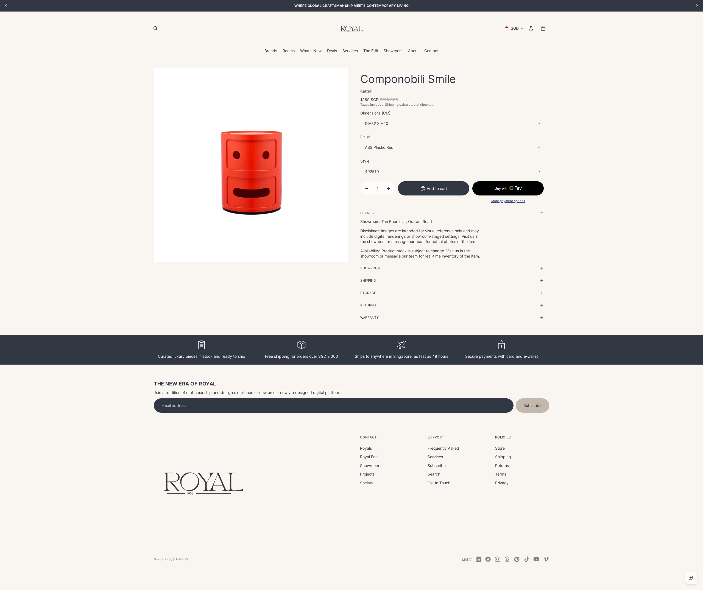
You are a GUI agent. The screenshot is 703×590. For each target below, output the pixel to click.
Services (435, 456)
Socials (366, 482)
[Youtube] (536, 559)
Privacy (502, 482)
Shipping (368, 280)
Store (500, 448)
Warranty (369, 317)
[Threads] (507, 559)
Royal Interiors (177, 559)
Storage (368, 293)
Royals (366, 448)
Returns (368, 305)
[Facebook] (488, 559)
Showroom (370, 268)
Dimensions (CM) (375, 113)
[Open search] (155, 28)
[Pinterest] (517, 559)
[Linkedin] (478, 559)
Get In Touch (439, 482)
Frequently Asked (443, 448)
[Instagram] (497, 559)
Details (367, 213)
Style (364, 161)
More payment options (508, 201)
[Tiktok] (526, 559)
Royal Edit (369, 456)
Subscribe (532, 405)
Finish (365, 137)
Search (434, 474)
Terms (500, 474)
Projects (367, 474)
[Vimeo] (546, 559)
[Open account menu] (531, 28)
